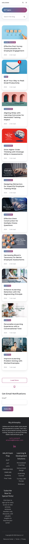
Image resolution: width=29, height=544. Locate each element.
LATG (8, 466)
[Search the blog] (24, 17)
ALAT (8, 460)
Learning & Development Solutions (21, 456)
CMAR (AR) (7, 472)
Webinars (21, 484)
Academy (8, 475)
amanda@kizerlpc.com (14, 440)
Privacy (23, 539)
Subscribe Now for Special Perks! (7, 493)
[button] (23, 2)
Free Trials (7, 478)
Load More (14, 380)
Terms (17, 539)
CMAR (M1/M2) (8, 469)
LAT (7, 463)
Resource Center (8, 539)
